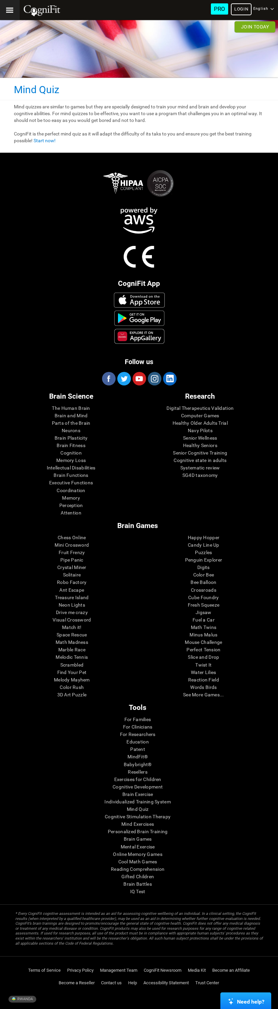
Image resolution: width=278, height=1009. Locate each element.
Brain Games (138, 839)
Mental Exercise (138, 846)
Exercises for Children (137, 779)
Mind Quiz (138, 809)
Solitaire (72, 574)
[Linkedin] (169, 378)
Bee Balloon (203, 582)
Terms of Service (44, 970)
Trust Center (207, 982)
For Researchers (138, 734)
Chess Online (72, 537)
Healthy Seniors (200, 445)
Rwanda (24, 999)
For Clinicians (138, 727)
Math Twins (204, 627)
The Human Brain (71, 408)
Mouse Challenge (203, 642)
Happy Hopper (203, 537)
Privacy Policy (80, 970)
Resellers (137, 772)
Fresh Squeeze (204, 605)
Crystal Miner (71, 567)
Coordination (71, 490)
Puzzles (203, 552)
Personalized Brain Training (138, 831)
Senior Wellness (200, 438)
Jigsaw (204, 612)
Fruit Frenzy (72, 552)
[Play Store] (139, 318)
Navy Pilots (200, 430)
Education (137, 741)
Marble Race (71, 649)
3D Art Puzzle (72, 694)
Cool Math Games (137, 861)
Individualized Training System (137, 801)
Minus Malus (203, 634)
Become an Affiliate (231, 970)
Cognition (71, 453)
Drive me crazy (72, 612)
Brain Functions (71, 475)
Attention (71, 513)
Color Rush (72, 687)
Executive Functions (71, 482)
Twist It (203, 665)
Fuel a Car (204, 620)
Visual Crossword (72, 620)
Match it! (72, 627)
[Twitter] (124, 378)
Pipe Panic (71, 560)
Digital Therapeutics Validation (200, 408)
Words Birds (203, 687)
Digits (203, 567)
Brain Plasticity (71, 438)
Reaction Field (203, 679)
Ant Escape (71, 590)
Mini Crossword (72, 545)
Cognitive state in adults (200, 460)
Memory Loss (71, 460)
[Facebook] (108, 378)
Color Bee (203, 574)
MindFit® (137, 756)
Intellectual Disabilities (71, 467)
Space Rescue (72, 634)
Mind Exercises (137, 824)
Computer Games (200, 415)
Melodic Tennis (72, 657)
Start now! (45, 140)
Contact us (111, 982)
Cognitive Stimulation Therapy (138, 816)
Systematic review (200, 467)
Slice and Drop (203, 657)
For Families (137, 719)
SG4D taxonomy (200, 475)
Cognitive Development (138, 787)
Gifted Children (137, 876)
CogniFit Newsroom (162, 970)
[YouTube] (139, 378)
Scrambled (72, 665)
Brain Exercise (137, 794)
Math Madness (72, 642)
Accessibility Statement (166, 982)
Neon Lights (72, 605)
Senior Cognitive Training (200, 453)
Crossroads (203, 590)
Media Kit (197, 970)
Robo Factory (71, 582)
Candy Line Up (203, 545)
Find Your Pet (72, 672)
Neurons (71, 430)
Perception (71, 505)
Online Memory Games (137, 854)
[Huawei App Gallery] (139, 336)
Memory (71, 498)
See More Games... (203, 694)
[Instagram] (154, 378)
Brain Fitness (71, 445)
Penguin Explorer (203, 560)
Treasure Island (71, 597)
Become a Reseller (77, 982)
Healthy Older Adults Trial (200, 423)
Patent (137, 749)
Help (132, 982)
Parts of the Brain (71, 423)
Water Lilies (203, 672)
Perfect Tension (203, 649)
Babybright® (138, 764)
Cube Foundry (203, 597)
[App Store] (139, 300)
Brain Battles (137, 884)
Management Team (118, 970)
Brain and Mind (71, 415)
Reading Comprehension (137, 869)
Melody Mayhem (72, 679)
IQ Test (137, 891)
